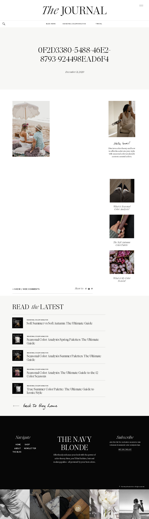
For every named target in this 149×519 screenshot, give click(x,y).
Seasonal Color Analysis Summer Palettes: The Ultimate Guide (64, 358)
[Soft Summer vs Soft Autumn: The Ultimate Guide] (17, 322)
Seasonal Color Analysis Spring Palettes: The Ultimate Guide (63, 341)
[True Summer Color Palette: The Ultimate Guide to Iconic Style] (17, 388)
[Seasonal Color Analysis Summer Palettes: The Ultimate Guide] (17, 355)
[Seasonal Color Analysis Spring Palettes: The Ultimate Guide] (17, 339)
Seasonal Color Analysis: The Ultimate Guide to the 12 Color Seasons (62, 374)
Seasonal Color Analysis (37, 320)
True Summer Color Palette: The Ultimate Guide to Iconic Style (60, 391)
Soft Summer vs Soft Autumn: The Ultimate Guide (59, 323)
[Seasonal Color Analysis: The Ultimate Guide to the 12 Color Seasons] (17, 371)
